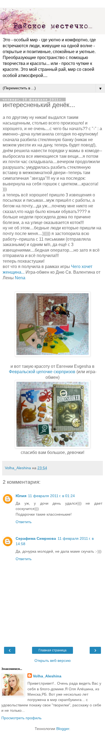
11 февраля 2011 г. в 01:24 (51, 496)
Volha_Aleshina (47, 676)
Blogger (62, 728)
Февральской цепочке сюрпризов (42, 371)
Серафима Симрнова (36, 538)
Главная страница (52, 650)
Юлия (21, 496)
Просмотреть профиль (21, 718)
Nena (20, 278)
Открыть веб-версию (52, 660)
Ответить (24, 522)
